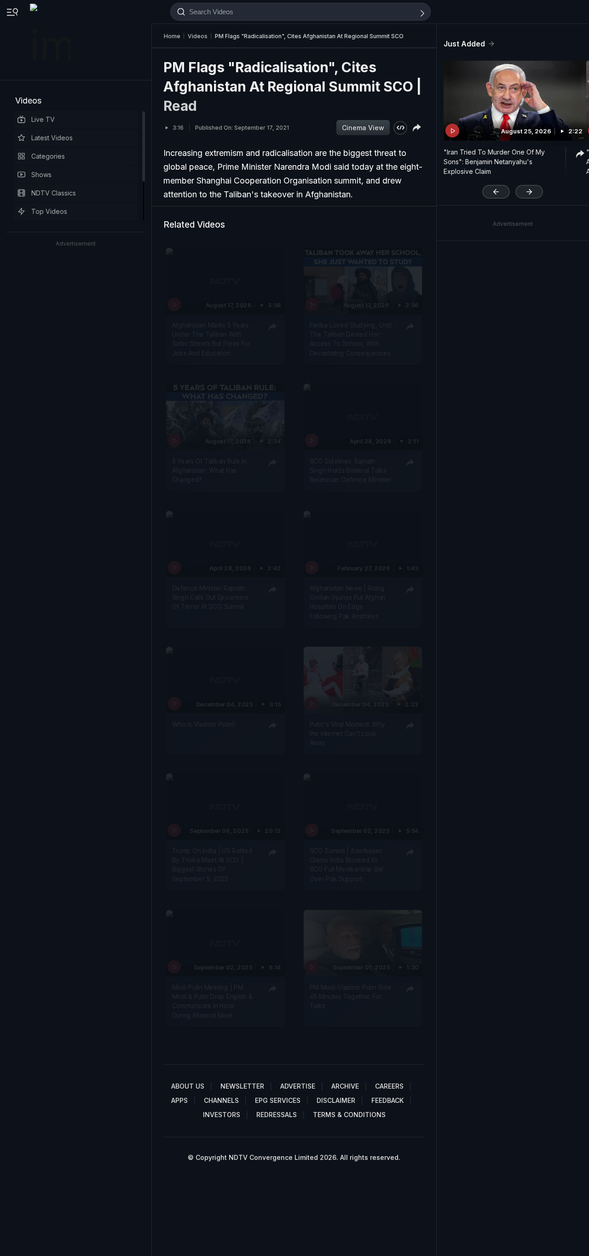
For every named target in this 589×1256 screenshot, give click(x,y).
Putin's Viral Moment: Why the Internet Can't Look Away (347, 733)
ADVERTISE (297, 1086)
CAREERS (389, 1086)
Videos (28, 100)
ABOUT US (187, 1086)
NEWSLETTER (242, 1086)
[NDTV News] (51, 40)
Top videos (49, 211)
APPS (179, 1100)
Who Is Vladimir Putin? (204, 724)
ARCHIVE (345, 1086)
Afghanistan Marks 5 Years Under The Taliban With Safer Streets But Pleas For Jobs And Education (211, 339)
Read (180, 105)
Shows (41, 174)
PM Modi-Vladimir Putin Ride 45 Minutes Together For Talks (351, 997)
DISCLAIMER (336, 1100)
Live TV (43, 119)
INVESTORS (221, 1114)
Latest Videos (52, 138)
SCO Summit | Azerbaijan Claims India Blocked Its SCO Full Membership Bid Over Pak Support (346, 865)
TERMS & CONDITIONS (349, 1114)
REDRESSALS (276, 1114)
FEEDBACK (387, 1100)
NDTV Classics (53, 193)
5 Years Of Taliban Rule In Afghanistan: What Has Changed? (209, 471)
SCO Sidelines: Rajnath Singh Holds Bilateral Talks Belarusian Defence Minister (351, 471)
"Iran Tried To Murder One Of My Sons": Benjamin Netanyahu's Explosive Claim (494, 161)
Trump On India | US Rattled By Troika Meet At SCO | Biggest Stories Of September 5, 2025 (212, 865)
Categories (48, 156)
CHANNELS (221, 1100)
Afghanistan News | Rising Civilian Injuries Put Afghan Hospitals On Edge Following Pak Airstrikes (348, 602)
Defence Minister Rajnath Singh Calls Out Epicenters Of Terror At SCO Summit (210, 598)
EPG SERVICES (277, 1100)
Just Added (464, 43)
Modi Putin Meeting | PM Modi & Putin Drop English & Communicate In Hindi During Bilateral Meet (212, 1001)
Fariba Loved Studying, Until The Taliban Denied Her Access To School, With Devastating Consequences (351, 339)
